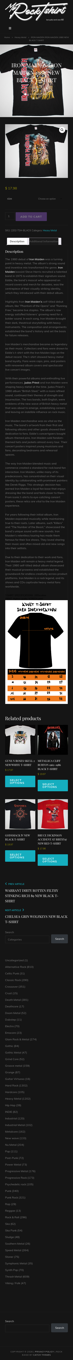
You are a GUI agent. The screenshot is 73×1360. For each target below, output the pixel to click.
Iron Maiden (36, 259)
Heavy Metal (20, 37)
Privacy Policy (44, 1351)
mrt (38, 98)
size (9, 198)
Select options (17, 781)
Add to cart (31, 216)
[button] (62, 130)
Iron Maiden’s (33, 301)
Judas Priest (31, 382)
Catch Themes (42, 1355)
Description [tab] (17, 241)
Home (7, 37)
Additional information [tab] (43, 241)
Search (9, 932)
